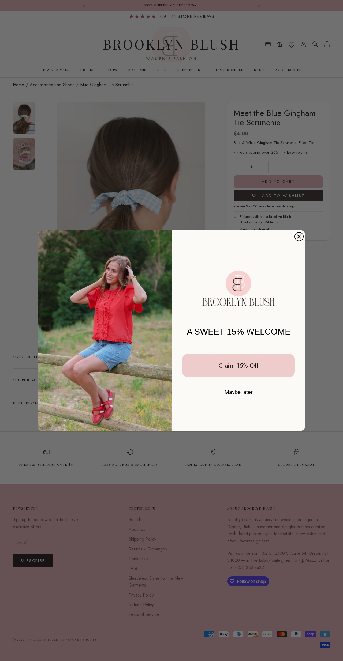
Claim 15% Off (239, 365)
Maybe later (239, 392)
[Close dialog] (299, 236)
